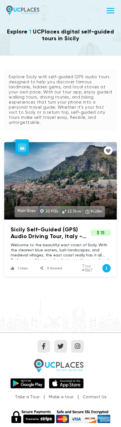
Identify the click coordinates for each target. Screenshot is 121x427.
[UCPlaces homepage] (60, 365)
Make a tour (61, 397)
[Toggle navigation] (110, 10)
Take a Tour (27, 397)
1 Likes (22, 268)
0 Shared (54, 268)
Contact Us (94, 397)
